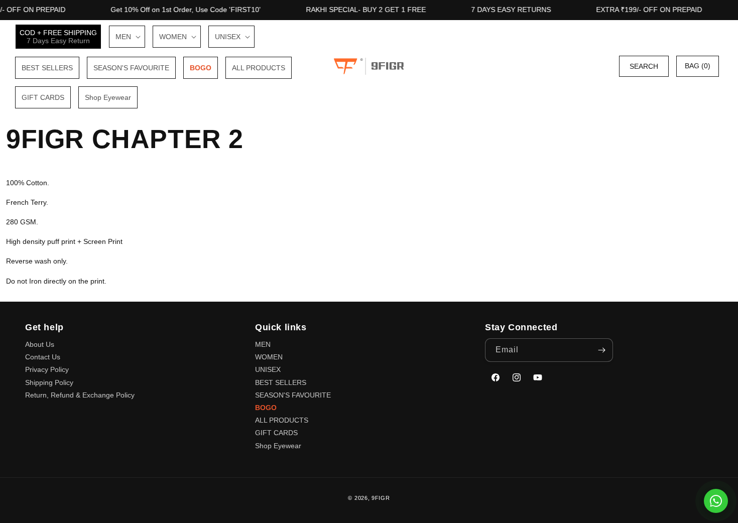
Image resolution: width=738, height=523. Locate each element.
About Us (39, 344)
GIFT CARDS (276, 433)
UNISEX (268, 369)
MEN (263, 344)
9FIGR (381, 498)
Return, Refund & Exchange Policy (80, 395)
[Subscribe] (601, 350)
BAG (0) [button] (697, 66)
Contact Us (42, 357)
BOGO (266, 408)
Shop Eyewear (278, 446)
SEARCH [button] (644, 66)
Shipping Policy (49, 382)
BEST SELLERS (280, 382)
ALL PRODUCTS (281, 420)
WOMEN (269, 357)
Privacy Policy (47, 369)
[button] (127, 36)
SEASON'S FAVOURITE (293, 395)
